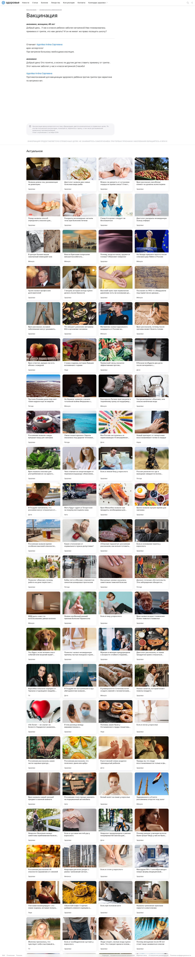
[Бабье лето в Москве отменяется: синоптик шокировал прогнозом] (79, 572)
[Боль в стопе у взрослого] (115, 862)
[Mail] (3, 2)
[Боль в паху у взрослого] (115, 609)
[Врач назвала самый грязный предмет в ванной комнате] (43, 789)
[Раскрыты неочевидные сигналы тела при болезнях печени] (79, 211)
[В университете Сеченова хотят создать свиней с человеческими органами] (115, 681)
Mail (3, 955)
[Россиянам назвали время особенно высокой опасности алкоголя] (43, 536)
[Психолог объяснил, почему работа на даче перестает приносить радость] (43, 572)
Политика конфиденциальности (180, 955)
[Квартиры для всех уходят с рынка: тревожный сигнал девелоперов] (79, 862)
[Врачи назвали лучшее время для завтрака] (152, 500)
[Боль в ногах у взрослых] (152, 717)
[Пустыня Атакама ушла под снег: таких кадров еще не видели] (43, 391)
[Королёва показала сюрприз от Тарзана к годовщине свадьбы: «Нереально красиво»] (43, 681)
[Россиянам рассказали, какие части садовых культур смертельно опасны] (43, 753)
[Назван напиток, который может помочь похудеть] (152, 681)
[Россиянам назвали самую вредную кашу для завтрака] (43, 428)
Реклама (19, 955)
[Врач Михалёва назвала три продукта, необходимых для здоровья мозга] (115, 500)
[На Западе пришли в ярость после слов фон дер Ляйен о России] (152, 247)
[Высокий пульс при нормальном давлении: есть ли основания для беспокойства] (115, 283)
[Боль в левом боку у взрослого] (115, 464)
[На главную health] (12, 2)
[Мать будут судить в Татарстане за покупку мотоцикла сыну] (79, 500)
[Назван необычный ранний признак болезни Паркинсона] (79, 609)
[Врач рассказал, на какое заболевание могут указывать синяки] (43, 319)
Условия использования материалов (122, 955)
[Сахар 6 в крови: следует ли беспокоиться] (115, 211)
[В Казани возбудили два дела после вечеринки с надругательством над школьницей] (152, 355)
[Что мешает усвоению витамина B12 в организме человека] (79, 319)
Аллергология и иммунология (50, 10)
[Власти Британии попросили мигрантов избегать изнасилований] (79, 247)
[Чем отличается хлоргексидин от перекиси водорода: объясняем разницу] (79, 464)
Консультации (31, 10)
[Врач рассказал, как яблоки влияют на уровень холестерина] (152, 174)
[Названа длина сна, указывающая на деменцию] (43, 174)
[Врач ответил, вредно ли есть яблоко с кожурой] (43, 355)
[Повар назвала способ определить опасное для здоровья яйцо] (43, 211)
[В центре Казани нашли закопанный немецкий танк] (43, 247)
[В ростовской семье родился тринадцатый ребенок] (115, 753)
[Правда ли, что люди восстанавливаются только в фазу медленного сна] (152, 753)
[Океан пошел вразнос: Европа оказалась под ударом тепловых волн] (79, 428)
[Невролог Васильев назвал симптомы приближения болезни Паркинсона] (43, 826)
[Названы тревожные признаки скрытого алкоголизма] (152, 898)
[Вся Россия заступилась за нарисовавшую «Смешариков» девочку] (115, 428)
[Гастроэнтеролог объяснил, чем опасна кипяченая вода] (152, 391)
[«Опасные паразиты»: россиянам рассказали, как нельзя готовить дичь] (115, 536)
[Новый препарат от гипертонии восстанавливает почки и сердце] (152, 428)
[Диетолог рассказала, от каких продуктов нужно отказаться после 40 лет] (152, 645)
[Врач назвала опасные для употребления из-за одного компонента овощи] (43, 464)
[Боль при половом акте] (115, 898)
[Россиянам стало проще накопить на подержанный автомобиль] (79, 789)
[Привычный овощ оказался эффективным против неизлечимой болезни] (115, 355)
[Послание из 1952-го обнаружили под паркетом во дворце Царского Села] (152, 283)
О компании (11, 955)
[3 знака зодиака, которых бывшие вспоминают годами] (79, 355)
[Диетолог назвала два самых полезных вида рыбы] (79, 174)
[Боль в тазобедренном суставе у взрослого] (79, 934)
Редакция (105, 955)
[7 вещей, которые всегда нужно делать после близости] (79, 283)
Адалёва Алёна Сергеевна (49, 44)
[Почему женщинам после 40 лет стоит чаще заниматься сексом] (152, 934)
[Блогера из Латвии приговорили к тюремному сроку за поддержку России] (115, 391)
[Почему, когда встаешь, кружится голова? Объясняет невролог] (115, 247)
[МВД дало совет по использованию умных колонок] (43, 609)
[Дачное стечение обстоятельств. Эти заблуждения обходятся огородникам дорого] (152, 572)
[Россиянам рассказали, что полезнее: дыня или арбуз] (79, 753)
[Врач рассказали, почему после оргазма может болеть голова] (152, 319)
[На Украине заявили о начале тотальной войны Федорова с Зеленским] (79, 391)
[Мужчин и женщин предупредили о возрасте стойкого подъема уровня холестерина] (115, 645)
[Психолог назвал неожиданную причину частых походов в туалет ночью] (79, 645)
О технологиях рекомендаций (158, 955)
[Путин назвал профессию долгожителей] (43, 283)
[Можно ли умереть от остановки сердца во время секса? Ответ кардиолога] (115, 174)
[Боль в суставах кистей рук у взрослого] (79, 826)
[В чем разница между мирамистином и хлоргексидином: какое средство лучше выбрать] (79, 717)
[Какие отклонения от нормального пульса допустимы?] (79, 536)
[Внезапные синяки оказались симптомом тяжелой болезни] (115, 572)
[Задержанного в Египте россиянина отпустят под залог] (152, 789)
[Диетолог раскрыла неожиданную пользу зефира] (152, 211)
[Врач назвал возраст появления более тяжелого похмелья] (152, 609)
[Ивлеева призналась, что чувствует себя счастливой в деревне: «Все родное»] (43, 934)
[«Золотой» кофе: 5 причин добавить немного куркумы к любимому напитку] (79, 898)
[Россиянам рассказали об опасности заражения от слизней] (43, 862)
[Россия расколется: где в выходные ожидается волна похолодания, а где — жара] (152, 464)
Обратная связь (141, 955)
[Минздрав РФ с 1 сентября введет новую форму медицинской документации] (152, 862)
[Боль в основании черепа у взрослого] (152, 536)
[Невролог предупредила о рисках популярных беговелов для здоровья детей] (115, 826)
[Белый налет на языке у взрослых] (115, 789)
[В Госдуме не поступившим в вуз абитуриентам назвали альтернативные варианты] (79, 681)
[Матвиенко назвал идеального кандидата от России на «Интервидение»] (115, 319)
